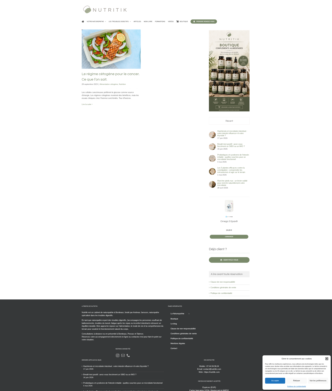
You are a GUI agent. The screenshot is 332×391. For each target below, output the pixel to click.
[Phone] (128, 355)
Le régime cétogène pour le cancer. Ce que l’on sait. (111, 43)
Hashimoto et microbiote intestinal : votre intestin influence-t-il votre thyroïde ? (232, 133)
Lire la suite (86, 104)
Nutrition (120, 56)
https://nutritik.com (212, 372)
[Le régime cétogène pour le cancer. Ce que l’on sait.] (111, 49)
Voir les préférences (318, 380)
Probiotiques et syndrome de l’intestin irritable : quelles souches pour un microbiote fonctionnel (233, 157)
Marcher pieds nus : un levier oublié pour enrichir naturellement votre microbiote (232, 183)
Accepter (275, 380)
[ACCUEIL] (83, 21)
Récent (229, 121)
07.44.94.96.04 (212, 366)
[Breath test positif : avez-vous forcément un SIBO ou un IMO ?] (212, 145)
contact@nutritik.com (212, 369)
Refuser (296, 380)
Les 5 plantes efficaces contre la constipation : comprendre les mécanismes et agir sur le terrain (231, 170)
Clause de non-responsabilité (222, 282)
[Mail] (123, 355)
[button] (327, 358)
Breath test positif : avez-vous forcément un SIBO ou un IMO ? (231, 145)
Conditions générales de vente (223, 287)
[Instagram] (117, 355)
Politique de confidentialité (296, 386)
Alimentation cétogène (107, 56)
